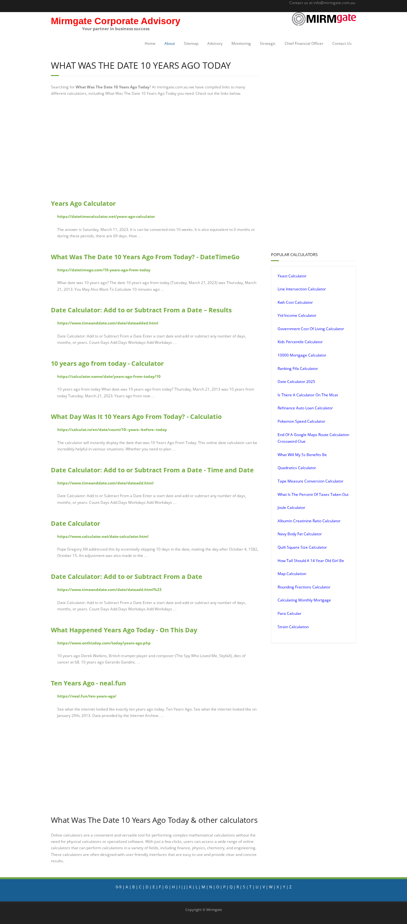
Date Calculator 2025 (296, 381)
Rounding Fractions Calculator (304, 587)
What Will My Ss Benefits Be (302, 454)
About (169, 43)
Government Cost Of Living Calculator (311, 328)
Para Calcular (289, 613)
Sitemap (191, 43)
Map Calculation (292, 573)
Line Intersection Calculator (302, 289)
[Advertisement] (154, 147)
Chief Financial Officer (304, 43)
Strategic (268, 43)
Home (150, 43)
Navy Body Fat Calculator (300, 534)
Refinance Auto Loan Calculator (305, 408)
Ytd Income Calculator (297, 315)
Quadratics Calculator (297, 467)
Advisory (215, 43)
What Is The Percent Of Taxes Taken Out (313, 494)
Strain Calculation (293, 626)
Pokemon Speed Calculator (301, 421)
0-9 (118, 887)
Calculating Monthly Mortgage (304, 600)
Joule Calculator (291, 507)
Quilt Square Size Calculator (302, 547)
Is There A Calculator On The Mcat (308, 395)
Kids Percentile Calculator (300, 341)
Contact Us (342, 43)
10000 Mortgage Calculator (302, 355)
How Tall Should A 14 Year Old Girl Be (311, 560)
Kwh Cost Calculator (295, 302)
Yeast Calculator (292, 276)
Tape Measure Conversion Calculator (310, 481)
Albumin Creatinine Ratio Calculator (309, 521)
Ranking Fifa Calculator (298, 368)
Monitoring (241, 43)
